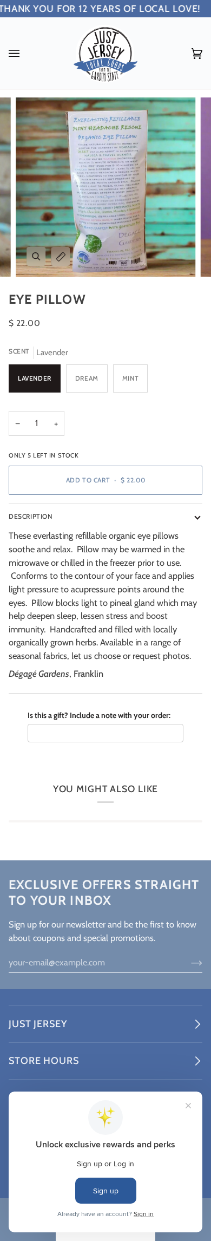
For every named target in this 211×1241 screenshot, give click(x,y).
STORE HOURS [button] (44, 1061)
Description (30, 516)
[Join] (188, 962)
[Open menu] (25, 53)
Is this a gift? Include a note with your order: (99, 715)
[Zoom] (36, 256)
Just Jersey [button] (38, 1024)
